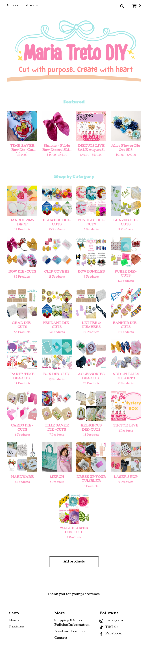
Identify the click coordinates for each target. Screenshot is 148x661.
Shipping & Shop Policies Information (72, 623)
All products (74, 561)
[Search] (122, 6)
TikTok (111, 627)
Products (16, 627)
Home (14, 620)
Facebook (113, 633)
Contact (60, 638)
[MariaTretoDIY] (74, 56)
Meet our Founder (69, 631)
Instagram (114, 620)
